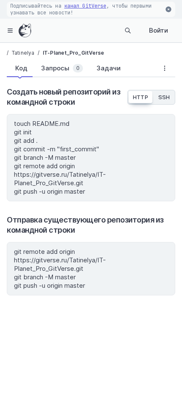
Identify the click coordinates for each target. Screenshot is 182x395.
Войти (158, 30)
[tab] (20, 68)
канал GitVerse (85, 6)
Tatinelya (23, 53)
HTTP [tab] (140, 97)
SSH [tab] (164, 97)
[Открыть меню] (10, 30)
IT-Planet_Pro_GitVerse (73, 53)
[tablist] (80, 70)
